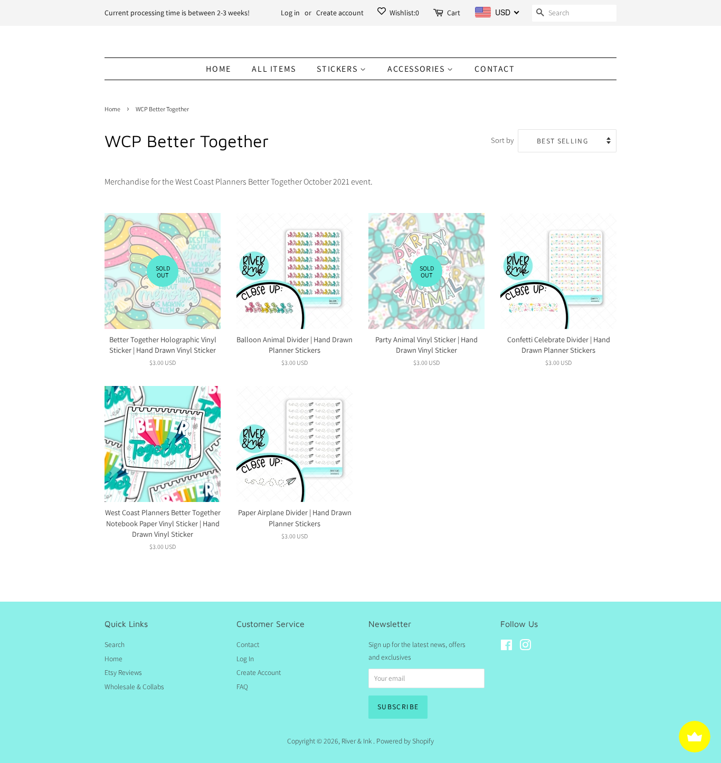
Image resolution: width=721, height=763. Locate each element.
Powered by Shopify (405, 741)
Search (115, 644)
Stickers (338, 68)
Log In (245, 658)
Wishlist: (403, 12)
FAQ (242, 686)
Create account (340, 12)
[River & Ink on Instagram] (525, 647)
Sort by (502, 140)
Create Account (258, 672)
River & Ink (357, 741)
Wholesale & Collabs (134, 686)
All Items (274, 68)
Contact (495, 68)
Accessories (417, 68)
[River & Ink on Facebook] (506, 647)
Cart (453, 12)
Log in (290, 12)
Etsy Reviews (123, 672)
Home (218, 68)
